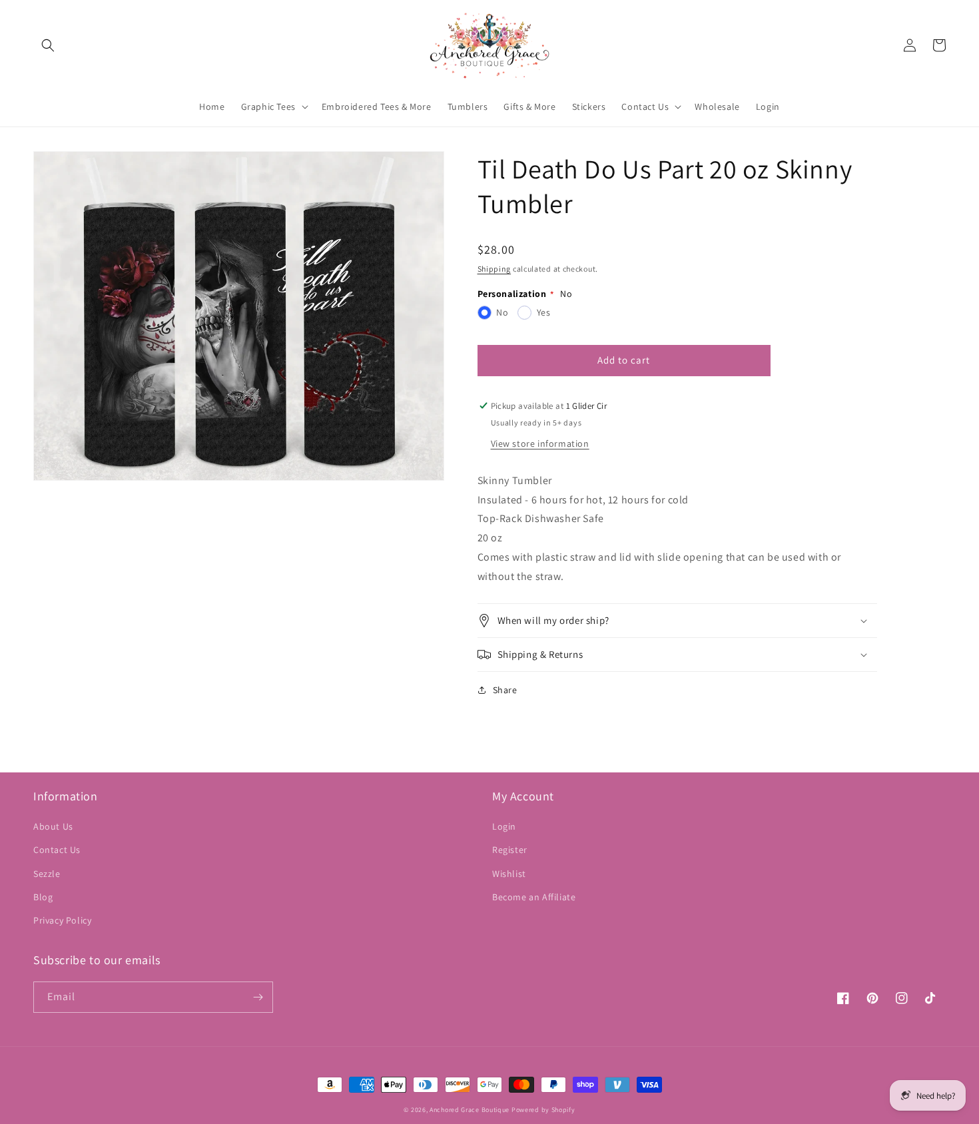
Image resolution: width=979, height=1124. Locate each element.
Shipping (494, 269)
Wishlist (509, 874)
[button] (48, 45)
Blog (43, 897)
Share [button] (505, 690)
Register (509, 850)
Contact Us (57, 850)
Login (504, 826)
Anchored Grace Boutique (469, 1109)
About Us (53, 826)
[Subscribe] (257, 997)
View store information (540, 443)
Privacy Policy (62, 920)
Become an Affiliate (533, 897)
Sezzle (47, 874)
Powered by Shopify (543, 1109)
